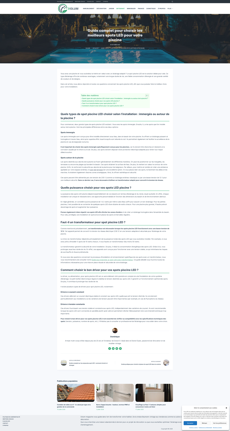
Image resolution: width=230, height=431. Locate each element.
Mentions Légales (217, 427)
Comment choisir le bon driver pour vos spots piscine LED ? (103, 106)
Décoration (101, 8)
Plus (169, 8)
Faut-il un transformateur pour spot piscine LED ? (99, 103)
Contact (98, 1)
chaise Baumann (143, 417)
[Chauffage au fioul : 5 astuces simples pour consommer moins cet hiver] (154, 393)
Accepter (190, 423)
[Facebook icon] (109, 348)
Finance (141, 8)
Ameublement (88, 8)
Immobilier (131, 8)
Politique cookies (193, 427)
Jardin (111, 8)
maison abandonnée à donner (110, 422)
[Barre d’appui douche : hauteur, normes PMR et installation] (115, 393)
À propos (105, 1)
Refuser (204, 423)
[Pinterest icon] (116, 348)
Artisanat (120, 8)
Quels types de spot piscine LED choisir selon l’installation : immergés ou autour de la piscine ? (115, 98)
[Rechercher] (172, 1)
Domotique (151, 8)
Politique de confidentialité (205, 427)
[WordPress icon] (120, 348)
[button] (226, 408)
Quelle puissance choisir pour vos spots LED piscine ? (101, 101)
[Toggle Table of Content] (146, 95)
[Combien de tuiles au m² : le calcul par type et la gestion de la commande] (76, 393)
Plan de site (90, 1)
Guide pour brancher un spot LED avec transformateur (112, 260)
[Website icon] (113, 348)
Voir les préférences (219, 423)
